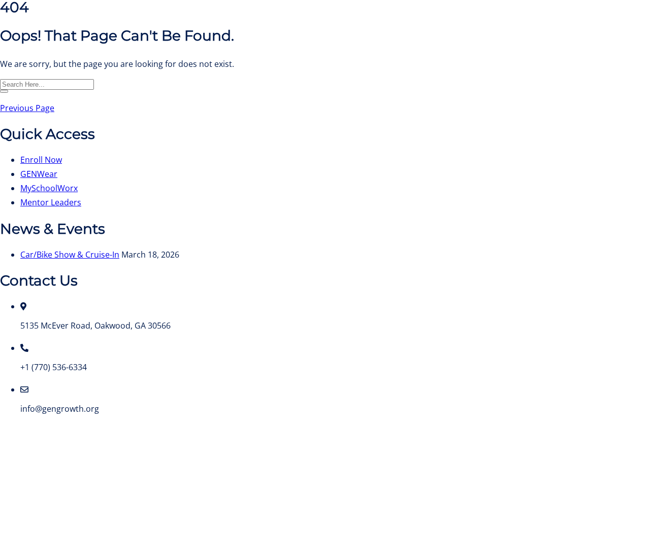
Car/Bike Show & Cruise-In (69, 254)
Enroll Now (41, 159)
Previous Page (27, 108)
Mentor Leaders (50, 202)
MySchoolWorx (49, 188)
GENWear (38, 174)
